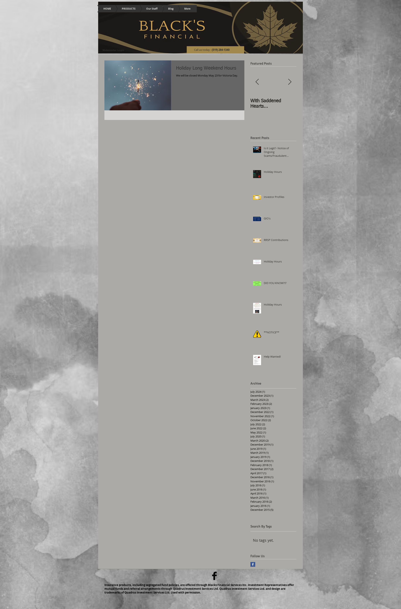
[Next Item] (290, 82)
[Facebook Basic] (214, 576)
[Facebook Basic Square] (252, 564)
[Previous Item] (257, 82)
